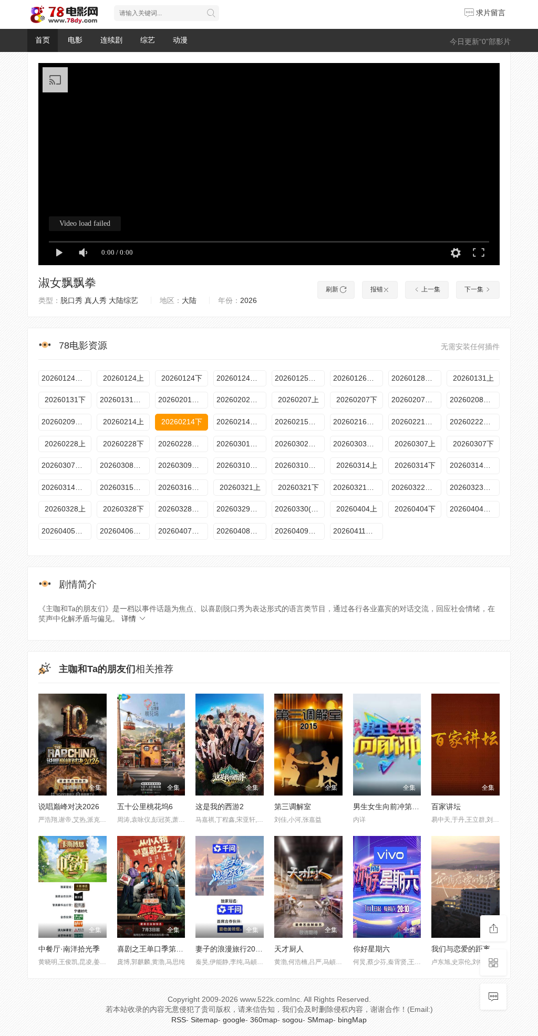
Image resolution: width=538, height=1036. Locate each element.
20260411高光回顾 (358, 531)
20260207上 (298, 399)
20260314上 (356, 465)
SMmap (320, 1020)
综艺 (147, 40)
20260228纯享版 (183, 443)
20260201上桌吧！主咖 (183, 399)
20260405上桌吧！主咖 (66, 531)
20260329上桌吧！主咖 (241, 509)
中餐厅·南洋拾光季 (69, 949)
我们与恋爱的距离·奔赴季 (473, 949)
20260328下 (123, 509)
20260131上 (473, 378)
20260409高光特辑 (300, 531)
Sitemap (204, 1020)
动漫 (180, 40)
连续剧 (111, 40)
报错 (376, 289)
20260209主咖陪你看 (66, 421)
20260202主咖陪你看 (241, 399)
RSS (178, 1020)
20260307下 (473, 443)
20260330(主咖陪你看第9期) (300, 509)
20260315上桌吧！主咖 (125, 487)
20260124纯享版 (241, 378)
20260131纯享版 (125, 399)
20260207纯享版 (416, 399)
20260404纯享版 (475, 509)
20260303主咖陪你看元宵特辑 (358, 443)
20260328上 (65, 509)
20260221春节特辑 (416, 421)
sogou (292, 1020)
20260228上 (65, 443)
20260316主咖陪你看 (183, 487)
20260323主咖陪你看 (475, 487)
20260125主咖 (299, 378)
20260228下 (123, 443)
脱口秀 (71, 300)
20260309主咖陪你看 (183, 465)
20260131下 (65, 399)
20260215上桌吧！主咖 (300, 421)
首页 (42, 40)
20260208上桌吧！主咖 (475, 399)
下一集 (474, 289)
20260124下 (181, 378)
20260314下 (415, 465)
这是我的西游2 (219, 806)
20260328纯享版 (183, 509)
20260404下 (415, 509)
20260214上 (123, 421)
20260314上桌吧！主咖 (66, 487)
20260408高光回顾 (241, 531)
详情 (129, 618)
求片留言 (489, 12)
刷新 (333, 289)
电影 (75, 40)
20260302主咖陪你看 (300, 443)
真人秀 (96, 300)
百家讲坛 (446, 806)
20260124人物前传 (66, 378)
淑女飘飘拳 (67, 282)
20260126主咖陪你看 (358, 378)
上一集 (430, 289)
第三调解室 (292, 806)
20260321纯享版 (358, 487)
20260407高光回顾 (183, 531)
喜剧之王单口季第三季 (154, 949)
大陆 (189, 300)
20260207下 (356, 399)
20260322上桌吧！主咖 (416, 487)
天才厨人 (289, 949)
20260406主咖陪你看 (125, 531)
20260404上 (356, 509)
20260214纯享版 (241, 421)
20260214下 (181, 421)
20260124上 (123, 378)
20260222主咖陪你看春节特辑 (475, 421)
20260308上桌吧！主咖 (125, 465)
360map (263, 1020)
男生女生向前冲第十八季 (393, 806)
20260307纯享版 (66, 465)
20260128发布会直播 (416, 378)
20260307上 (415, 443)
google (234, 1020)
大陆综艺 (123, 300)
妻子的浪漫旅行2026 (229, 949)
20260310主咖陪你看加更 (241, 465)
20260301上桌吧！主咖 (241, 443)
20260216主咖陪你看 (358, 421)
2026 (248, 300)
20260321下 (298, 487)
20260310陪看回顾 (300, 465)
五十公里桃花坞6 (145, 806)
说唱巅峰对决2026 (68, 806)
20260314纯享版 (475, 465)
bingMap (352, 1020)
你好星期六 (371, 949)
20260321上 (240, 487)
